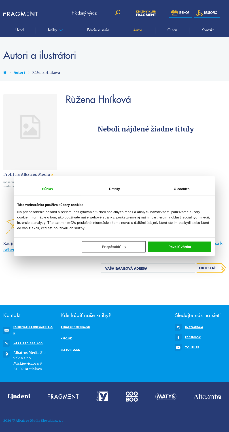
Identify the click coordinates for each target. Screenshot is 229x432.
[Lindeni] (19, 396)
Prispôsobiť (111, 247)
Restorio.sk (70, 350)
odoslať (207, 268)
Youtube (192, 347)
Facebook (193, 337)
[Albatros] (102, 396)
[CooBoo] (131, 396)
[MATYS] (166, 396)
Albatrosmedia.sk (75, 327)
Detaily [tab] (114, 189)
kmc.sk (66, 338)
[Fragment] (63, 396)
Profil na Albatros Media (26, 174)
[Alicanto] (207, 396)
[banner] (16, 14)
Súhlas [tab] (47, 189)
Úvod (19, 29)
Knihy (53, 29)
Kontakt (207, 29)
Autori (138, 29)
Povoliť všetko (179, 247)
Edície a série (98, 29)
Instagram (194, 327)
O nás (172, 29)
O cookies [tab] (182, 189)
